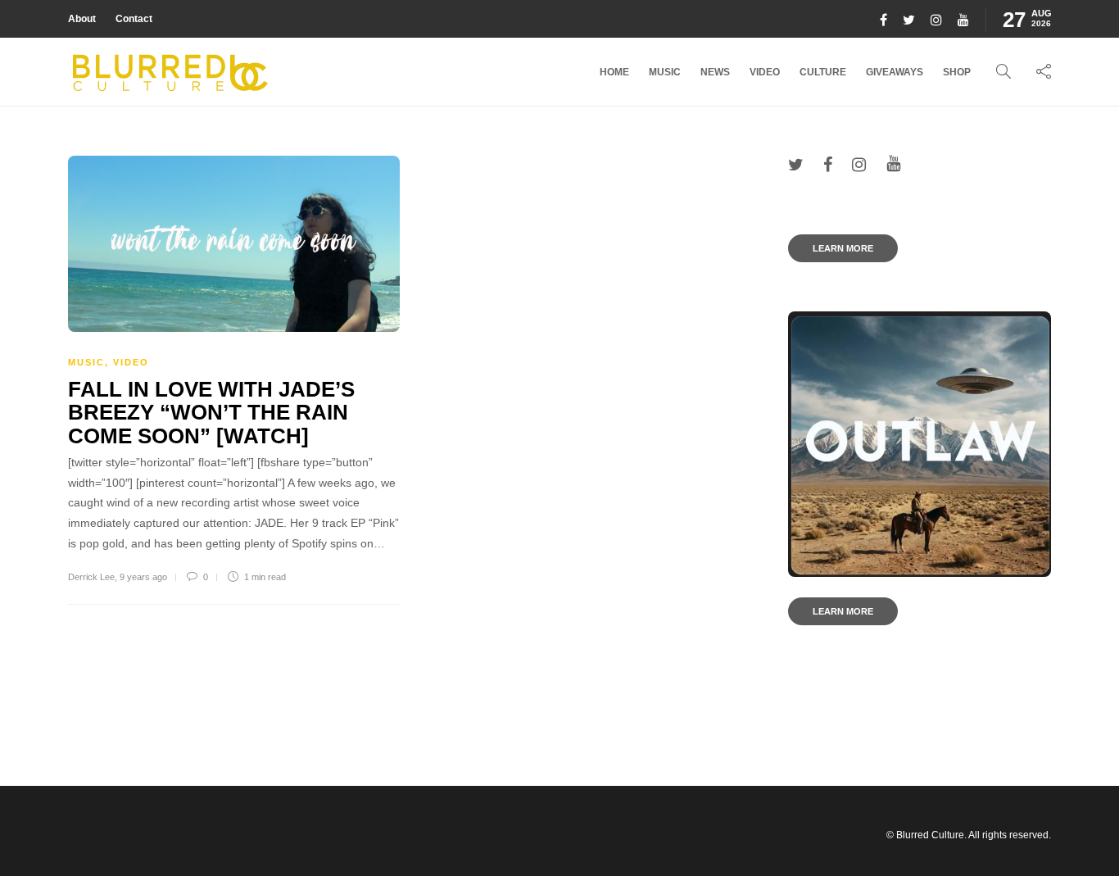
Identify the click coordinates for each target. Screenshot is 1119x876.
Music (665, 72)
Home (614, 72)
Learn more (843, 248)
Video (765, 72)
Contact (134, 19)
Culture (823, 72)
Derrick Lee (91, 577)
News (715, 72)
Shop (957, 72)
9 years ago (143, 577)
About (82, 19)
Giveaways (894, 72)
